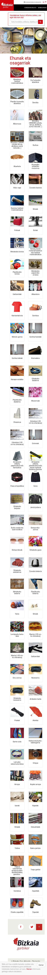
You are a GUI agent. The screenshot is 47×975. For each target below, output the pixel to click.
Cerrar (41, 965)
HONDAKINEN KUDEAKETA (33, 2)
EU (44, 2)
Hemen (29, 969)
